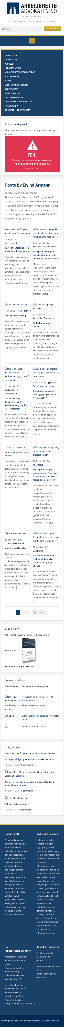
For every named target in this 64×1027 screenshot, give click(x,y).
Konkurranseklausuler (14, 543)
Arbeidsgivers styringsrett (44, 247)
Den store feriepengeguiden (35, 686)
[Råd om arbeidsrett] (32, 8)
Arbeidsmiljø (12, 93)
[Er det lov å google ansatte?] (46, 306)
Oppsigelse (11, 59)
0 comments (27, 765)
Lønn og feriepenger (16, 85)
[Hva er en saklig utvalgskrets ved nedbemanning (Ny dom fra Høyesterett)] (18, 374)
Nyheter (21, 447)
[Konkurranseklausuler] (16, 533)
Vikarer (9, 80)
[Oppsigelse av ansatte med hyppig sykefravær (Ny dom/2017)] (46, 372)
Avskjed (9, 64)
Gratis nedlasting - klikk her (19, 666)
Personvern (49, 318)
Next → (43, 612)
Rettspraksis (38, 386)
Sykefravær (11, 89)
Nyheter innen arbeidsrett (20, 101)
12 (35, 612)
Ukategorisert (11, 243)
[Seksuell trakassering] (16, 304)
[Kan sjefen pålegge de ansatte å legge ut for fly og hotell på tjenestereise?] (46, 233)
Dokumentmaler (14, 97)
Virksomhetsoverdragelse (20, 72)
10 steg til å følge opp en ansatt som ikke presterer (29, 759)
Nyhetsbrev (11, 106)
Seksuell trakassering (15, 315)
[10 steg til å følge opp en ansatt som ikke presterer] (18, 231)
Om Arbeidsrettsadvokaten (41, 21)
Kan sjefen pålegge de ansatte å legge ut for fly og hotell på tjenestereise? (46, 255)
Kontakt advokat (17, 21)
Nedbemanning (13, 68)
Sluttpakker (12, 76)
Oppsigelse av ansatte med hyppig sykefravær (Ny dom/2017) (44, 394)
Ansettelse (11, 55)
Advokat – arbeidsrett (18, 110)
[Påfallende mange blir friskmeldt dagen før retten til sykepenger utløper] (46, 537)
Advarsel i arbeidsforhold (34, 726)
